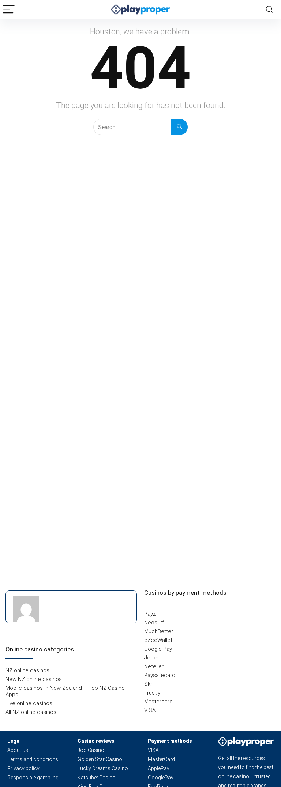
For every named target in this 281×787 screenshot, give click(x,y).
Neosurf (154, 622)
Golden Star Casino (100, 759)
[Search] (269, 9)
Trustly (152, 692)
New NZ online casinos (33, 679)
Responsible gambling (33, 777)
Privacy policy (23, 768)
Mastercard (158, 701)
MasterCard (161, 759)
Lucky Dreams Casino (103, 768)
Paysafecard (159, 675)
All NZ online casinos (30, 712)
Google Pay (158, 649)
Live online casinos (28, 703)
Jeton (151, 657)
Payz (150, 614)
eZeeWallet (158, 640)
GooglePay (160, 777)
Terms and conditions (32, 759)
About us (17, 750)
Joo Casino (91, 750)
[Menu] (9, 9)
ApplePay (158, 768)
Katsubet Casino (97, 777)
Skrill (150, 684)
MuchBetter (158, 631)
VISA (150, 710)
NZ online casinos (27, 670)
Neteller (154, 666)
